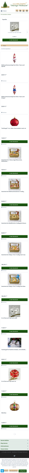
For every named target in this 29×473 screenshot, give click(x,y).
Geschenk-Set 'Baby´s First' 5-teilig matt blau (13, 286)
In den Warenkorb (13, 40)
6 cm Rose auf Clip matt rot (8, 381)
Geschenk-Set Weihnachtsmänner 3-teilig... (13, 191)
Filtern (4, 45)
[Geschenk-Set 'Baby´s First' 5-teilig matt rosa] (14, 248)
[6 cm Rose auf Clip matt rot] (14, 374)
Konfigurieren (22, 471)
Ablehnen (5, 471)
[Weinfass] (14, 406)
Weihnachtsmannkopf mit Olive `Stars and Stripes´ (12, 97)
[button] (2, 470)
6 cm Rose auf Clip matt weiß (14, 32)
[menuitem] (3, 11)
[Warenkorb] (26, 11)
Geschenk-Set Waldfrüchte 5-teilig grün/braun (13, 223)
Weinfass (3, 413)
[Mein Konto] (23, 11)
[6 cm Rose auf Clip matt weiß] (14, 26)
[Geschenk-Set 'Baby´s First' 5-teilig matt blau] (14, 279)
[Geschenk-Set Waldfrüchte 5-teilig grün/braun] (14, 216)
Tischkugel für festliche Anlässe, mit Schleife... (13, 349)
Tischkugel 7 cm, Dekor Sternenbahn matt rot (13, 128)
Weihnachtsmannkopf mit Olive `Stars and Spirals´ (12, 65)
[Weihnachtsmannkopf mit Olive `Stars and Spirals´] (14, 58)
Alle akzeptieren (13, 471)
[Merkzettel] (20, 11)
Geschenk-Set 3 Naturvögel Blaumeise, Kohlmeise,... (11, 160)
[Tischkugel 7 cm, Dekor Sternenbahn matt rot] (14, 121)
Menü (4, 11)
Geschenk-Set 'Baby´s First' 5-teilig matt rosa (13, 254)
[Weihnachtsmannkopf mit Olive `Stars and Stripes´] (14, 90)
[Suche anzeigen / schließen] (17, 11)
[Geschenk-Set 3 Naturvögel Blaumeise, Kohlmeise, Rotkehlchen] (14, 153)
